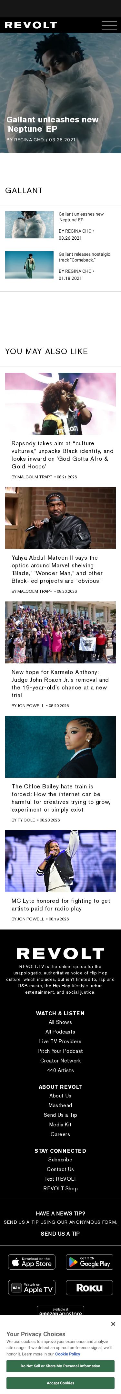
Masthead (60, 1105)
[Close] (113, 1324)
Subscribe (60, 1159)
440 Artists (60, 1070)
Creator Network (60, 1060)
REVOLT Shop (60, 1188)
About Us (60, 1095)
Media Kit (60, 1124)
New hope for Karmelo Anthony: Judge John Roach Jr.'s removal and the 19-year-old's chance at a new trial (60, 683)
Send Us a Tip (60, 1115)
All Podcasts (60, 1031)
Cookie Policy (67, 1354)
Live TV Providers (60, 1041)
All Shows (60, 1022)
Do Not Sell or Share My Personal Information (60, 1366)
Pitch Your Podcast (60, 1051)
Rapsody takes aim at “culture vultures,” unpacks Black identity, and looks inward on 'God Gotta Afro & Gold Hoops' (63, 455)
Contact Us (60, 1169)
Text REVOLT (60, 1179)
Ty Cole (26, 820)
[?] (29, 224)
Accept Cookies (60, 1383)
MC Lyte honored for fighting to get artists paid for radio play (61, 904)
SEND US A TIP (60, 1233)
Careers (60, 1134)
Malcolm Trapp (34, 477)
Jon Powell (30, 705)
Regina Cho (78, 231)
